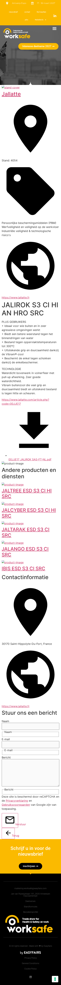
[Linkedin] (30, 977)
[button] (54, 28)
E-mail (6, 739)
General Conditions (30, 963)
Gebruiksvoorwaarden (16, 804)
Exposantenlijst (30, 896)
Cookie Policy (30, 969)
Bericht (6, 757)
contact (27, 12)
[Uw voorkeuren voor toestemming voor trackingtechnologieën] (55, 979)
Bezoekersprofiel (30, 912)
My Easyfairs (41, 12)
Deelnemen (30, 901)
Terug (13, 835)
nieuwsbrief (13, 12)
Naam (5, 721)
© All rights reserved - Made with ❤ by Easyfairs (30, 946)
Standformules (30, 906)
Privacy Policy (30, 958)
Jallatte (11, 94)
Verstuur (16, 824)
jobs (26, 20)
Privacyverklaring (17, 800)
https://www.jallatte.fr (15, 297)
